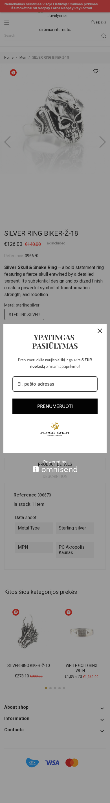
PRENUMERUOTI (55, 406)
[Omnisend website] (55, 466)
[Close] (100, 331)
